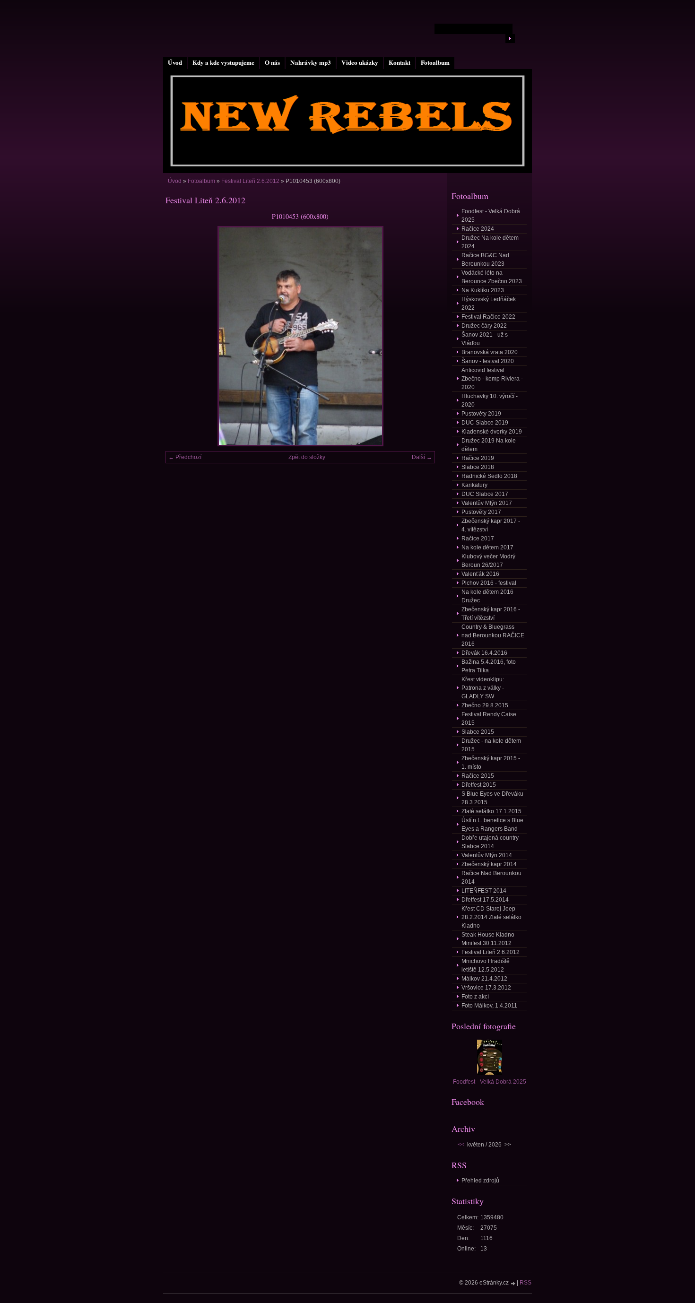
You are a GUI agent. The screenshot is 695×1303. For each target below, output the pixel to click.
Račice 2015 (477, 776)
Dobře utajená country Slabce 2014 (490, 842)
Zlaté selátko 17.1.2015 (491, 811)
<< (461, 1144)
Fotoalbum (435, 62)
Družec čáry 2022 (484, 325)
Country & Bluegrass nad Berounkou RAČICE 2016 (492, 635)
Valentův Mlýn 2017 (486, 503)
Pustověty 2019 (481, 413)
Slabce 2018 (477, 467)
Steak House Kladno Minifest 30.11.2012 (487, 939)
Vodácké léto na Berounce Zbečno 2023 (491, 277)
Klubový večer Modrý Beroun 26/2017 (488, 560)
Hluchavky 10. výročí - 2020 (489, 400)
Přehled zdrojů (480, 1180)
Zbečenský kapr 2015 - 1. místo (490, 762)
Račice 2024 (477, 229)
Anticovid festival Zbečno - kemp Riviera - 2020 (492, 379)
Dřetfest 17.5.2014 (485, 899)
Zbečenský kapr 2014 (489, 864)
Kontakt (399, 62)
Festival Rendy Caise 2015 (488, 718)
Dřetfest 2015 (478, 785)
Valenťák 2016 (480, 574)
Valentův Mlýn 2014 (486, 855)
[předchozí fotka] (180, 336)
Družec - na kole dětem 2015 (491, 745)
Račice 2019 (477, 458)
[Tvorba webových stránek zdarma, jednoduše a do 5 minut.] (513, 1283)
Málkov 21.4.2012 (484, 978)
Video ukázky (359, 62)
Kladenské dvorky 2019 (491, 431)
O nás (272, 62)
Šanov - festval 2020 (487, 361)
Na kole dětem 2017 (487, 547)
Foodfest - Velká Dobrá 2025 (490, 215)
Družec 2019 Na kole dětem (488, 444)
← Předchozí (184, 457)
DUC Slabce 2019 (484, 422)
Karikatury (474, 485)
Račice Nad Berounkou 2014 (491, 877)
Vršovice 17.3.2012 (486, 987)
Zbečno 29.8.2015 (484, 705)
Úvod (175, 62)
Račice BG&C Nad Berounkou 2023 (485, 259)
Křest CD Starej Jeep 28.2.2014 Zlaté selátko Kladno (491, 917)
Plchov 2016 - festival (488, 583)
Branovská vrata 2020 (489, 352)
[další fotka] (419, 336)
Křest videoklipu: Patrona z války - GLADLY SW (482, 688)
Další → (422, 457)
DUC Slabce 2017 (484, 494)
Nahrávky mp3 (310, 62)
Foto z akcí (475, 996)
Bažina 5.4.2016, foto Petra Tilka (488, 666)
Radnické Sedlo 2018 (489, 476)
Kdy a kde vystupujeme (223, 62)
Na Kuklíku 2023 (482, 290)
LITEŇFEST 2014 (483, 890)
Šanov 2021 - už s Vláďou (484, 339)
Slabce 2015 (477, 732)
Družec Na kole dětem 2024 (490, 242)
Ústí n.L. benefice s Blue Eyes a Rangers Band (492, 824)
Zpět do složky (306, 457)
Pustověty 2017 (481, 512)
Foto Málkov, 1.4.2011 (489, 1005)
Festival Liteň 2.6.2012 (250, 181)
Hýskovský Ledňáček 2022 (488, 303)
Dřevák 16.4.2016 (484, 653)
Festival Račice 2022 (488, 316)
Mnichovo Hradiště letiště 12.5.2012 (485, 965)
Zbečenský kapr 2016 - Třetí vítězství (490, 613)
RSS (525, 1282)
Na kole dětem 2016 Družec (487, 596)
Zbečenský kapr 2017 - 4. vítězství (490, 525)
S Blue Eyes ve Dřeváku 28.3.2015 (492, 798)
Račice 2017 (477, 538)
